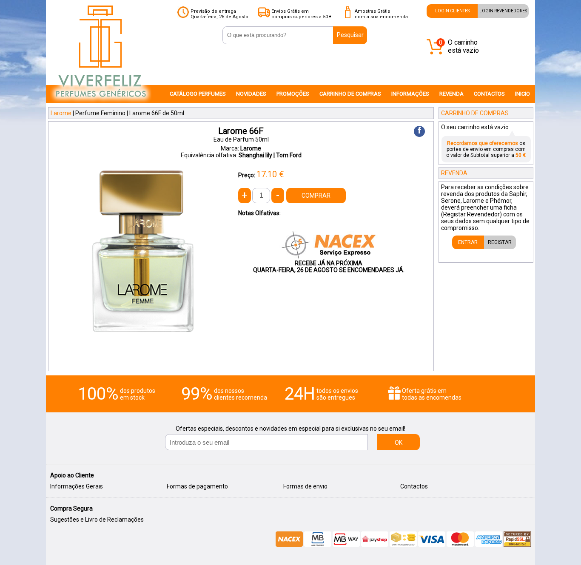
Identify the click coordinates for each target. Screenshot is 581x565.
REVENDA (451, 94)
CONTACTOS (489, 94)
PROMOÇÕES (292, 94)
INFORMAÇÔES (410, 94)
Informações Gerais (76, 486)
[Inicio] (100, 102)
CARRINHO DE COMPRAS (350, 94)
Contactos (414, 486)
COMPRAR (316, 195)
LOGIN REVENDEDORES (503, 11)
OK (398, 442)
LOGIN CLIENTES (452, 11)
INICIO (522, 94)
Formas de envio (305, 486)
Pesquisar (350, 34)
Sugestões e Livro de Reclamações (97, 519)
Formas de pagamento (197, 486)
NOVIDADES (251, 94)
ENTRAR (468, 242)
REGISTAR (500, 242)
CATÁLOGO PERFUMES (198, 94)
